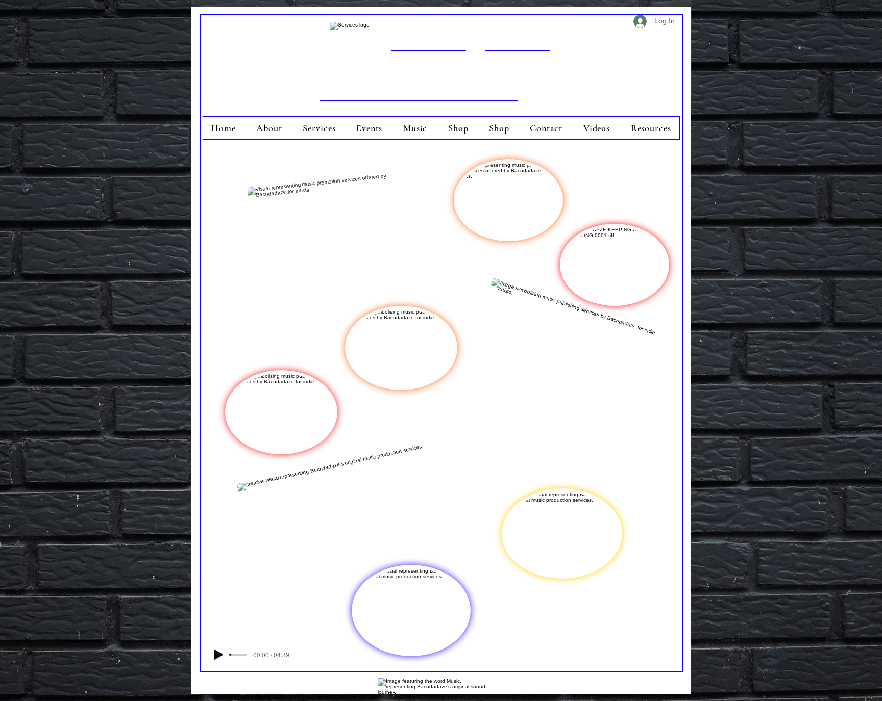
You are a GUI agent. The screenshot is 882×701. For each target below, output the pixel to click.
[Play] (218, 655)
